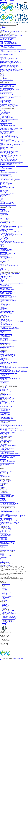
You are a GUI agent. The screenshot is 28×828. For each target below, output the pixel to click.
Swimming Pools (6, 584)
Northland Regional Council (9, 616)
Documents (5, 590)
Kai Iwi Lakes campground (8, 613)
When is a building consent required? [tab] (8, 577)
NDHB (4, 624)
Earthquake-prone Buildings (6, 54)
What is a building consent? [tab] (6, 576)
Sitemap (4, 608)
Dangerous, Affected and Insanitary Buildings (11, 51)
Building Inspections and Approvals (8, 43)
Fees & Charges (6, 594)
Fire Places (2, 55)
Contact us (2, 30)
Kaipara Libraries (6, 612)
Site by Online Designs (18, 658)
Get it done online (11, 0)
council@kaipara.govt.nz (14, 3)
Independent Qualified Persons (7, 59)
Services (4, 588)
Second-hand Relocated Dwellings (8, 67)
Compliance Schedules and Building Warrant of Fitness (13, 49)
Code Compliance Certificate (7, 47)
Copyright (4, 604)
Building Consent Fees (5, 41)
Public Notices (5, 598)
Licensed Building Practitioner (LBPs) (9, 61)
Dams (1, 50)
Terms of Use (5, 605)
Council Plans (5, 597)
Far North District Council (8, 619)
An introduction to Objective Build (8, 37)
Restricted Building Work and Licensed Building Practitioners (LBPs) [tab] (11, 574)
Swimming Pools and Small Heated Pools (10, 70)
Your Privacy (5, 602)
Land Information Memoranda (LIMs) (9, 58)
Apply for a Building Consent (7, 38)
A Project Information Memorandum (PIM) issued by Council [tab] (12, 570)
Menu (24, 1)
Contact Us (4, 600)
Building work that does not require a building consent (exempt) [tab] (13, 580)
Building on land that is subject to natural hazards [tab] (11, 578)
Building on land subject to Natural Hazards (10, 45)
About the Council (6, 592)
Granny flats (3, 57)
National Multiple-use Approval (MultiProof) (10, 62)
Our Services (3, 27)
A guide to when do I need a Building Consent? (11, 35)
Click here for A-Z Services (6, 565)
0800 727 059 (3, 2)
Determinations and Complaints (7, 53)
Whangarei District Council (8, 617)
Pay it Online (5, 593)
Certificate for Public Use (6, 46)
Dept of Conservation (7, 621)
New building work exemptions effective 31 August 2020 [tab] (13, 572)
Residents (4, 589)
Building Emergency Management (8, 42)
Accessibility (5, 606)
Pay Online (3, 0)
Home (1, 26)
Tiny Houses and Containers (6, 72)
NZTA (4, 623)
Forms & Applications (7, 596)
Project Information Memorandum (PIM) (9, 66)
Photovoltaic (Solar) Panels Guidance (9, 65)
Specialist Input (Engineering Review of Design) (11, 69)
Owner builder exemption (6, 63)
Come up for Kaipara (7, 611)
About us (2, 28)
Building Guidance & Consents (12, 31)
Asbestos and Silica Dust (6, 39)
